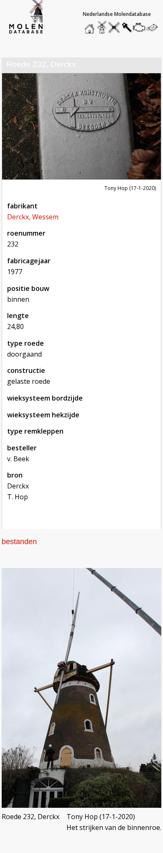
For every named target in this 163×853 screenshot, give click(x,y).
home (91, 25)
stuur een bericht (154, 27)
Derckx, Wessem (33, 216)
